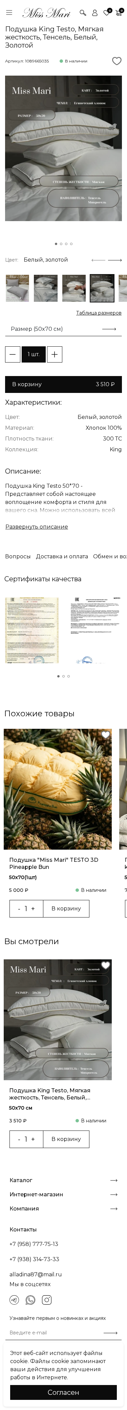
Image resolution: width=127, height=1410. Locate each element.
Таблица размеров (99, 313)
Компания (24, 1208)
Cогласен (63, 1392)
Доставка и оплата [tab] (62, 556)
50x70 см (20, 1108)
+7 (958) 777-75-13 (33, 1244)
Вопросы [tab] (18, 556)
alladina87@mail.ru (35, 1274)
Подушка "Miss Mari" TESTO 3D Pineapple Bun (53, 863)
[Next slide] (115, 260)
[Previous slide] (98, 260)
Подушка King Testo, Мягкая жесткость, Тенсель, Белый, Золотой (49, 1094)
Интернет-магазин (36, 1194)
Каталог (20, 1180)
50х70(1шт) (23, 877)
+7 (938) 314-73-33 (34, 1259)
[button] (56, 244)
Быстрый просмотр (57, 824)
